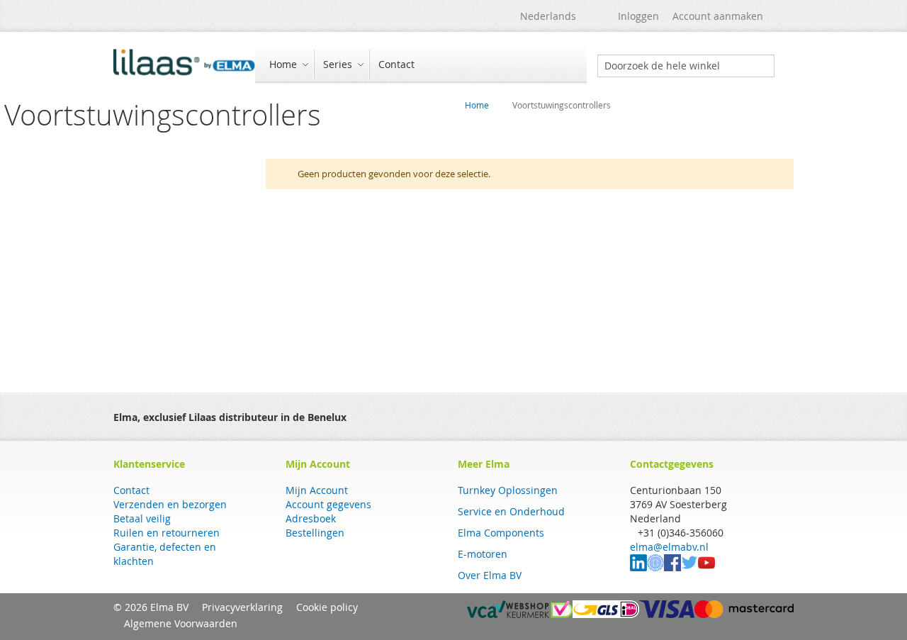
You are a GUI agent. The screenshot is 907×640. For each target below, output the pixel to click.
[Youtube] (706, 567)
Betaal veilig (142, 518)
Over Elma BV (490, 575)
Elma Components (501, 532)
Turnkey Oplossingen (508, 490)
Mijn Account (317, 490)
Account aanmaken (717, 16)
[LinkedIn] (638, 567)
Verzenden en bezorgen (170, 504)
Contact (131, 490)
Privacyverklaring (242, 607)
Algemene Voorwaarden (180, 623)
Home (477, 105)
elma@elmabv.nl (669, 547)
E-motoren (482, 554)
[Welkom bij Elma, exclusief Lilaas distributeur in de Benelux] (184, 66)
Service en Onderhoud (511, 511)
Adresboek (311, 518)
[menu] (421, 65)
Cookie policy (327, 607)
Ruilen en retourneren (166, 532)
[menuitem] (287, 64)
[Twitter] (689, 567)
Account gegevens (328, 504)
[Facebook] (672, 567)
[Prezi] (655, 567)
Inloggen (638, 16)
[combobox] (685, 66)
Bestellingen (315, 532)
